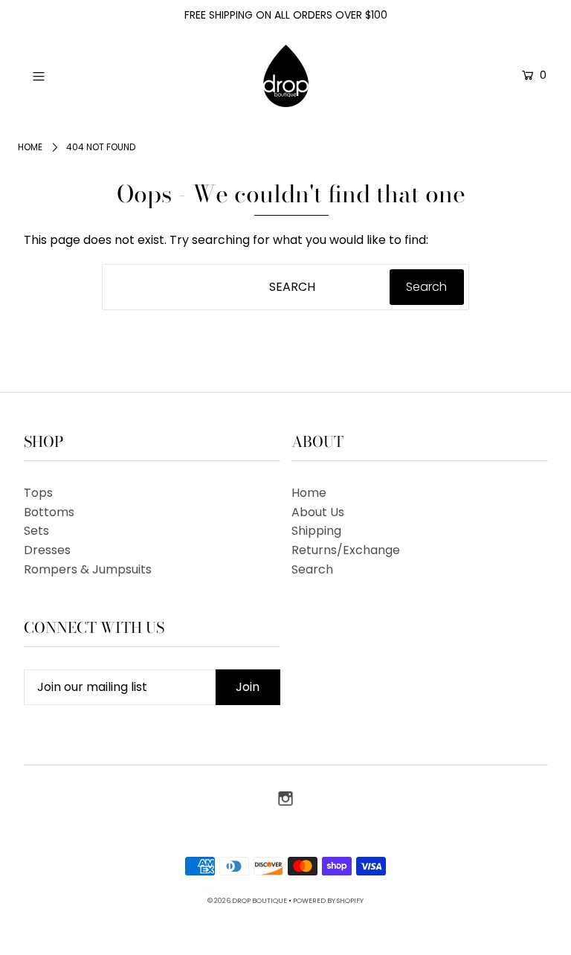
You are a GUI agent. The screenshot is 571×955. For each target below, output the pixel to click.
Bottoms (49, 512)
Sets (36, 530)
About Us (317, 512)
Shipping (316, 530)
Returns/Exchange (345, 550)
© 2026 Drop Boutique (247, 900)
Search (312, 569)
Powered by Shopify (328, 900)
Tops (38, 492)
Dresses (47, 550)
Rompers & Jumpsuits (88, 569)
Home (30, 147)
